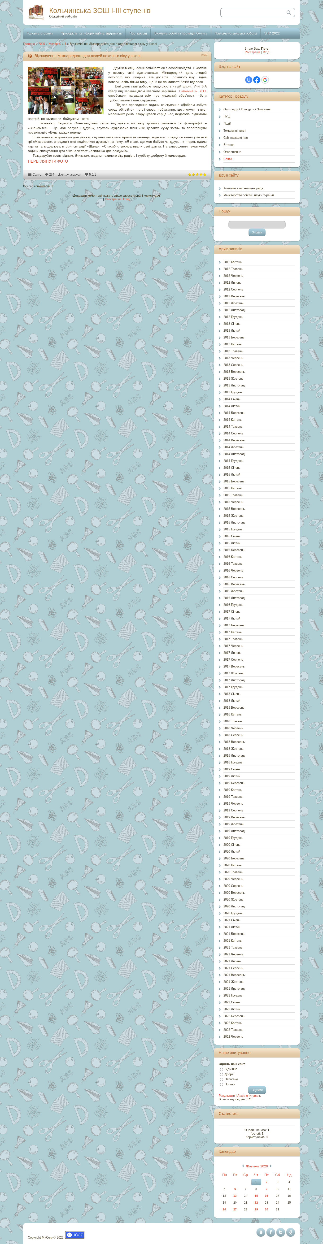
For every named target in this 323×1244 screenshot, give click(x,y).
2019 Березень (233, 783)
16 (266, 1195)
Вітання (228, 145)
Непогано (231, 1079)
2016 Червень (233, 570)
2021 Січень (231, 920)
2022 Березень (233, 1016)
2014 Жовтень (233, 447)
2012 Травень (233, 269)
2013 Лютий (231, 330)
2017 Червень (233, 646)
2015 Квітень (232, 488)
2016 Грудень (233, 605)
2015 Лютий (231, 474)
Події (227, 123)
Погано (230, 1084)
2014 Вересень (234, 440)
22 (256, 1202)
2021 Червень (233, 954)
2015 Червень (233, 502)
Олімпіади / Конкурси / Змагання (247, 109)
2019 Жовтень (233, 824)
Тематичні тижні (234, 130)
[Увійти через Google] (265, 80)
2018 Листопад (234, 755)
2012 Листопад (234, 310)
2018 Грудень (233, 762)
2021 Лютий (231, 927)
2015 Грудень (233, 529)
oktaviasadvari (71, 174)
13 (235, 1195)
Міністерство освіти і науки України (248, 195)
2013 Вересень (234, 371)
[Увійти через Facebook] (256, 79)
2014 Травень (233, 426)
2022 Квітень (232, 1023)
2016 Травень (233, 563)
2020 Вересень (234, 892)
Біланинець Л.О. (193, 91)
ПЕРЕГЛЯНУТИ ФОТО (48, 161)
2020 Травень (233, 872)
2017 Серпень (233, 659)
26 (224, 1209)
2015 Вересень (234, 509)
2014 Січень (231, 399)
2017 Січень (231, 611)
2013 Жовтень (233, 378)
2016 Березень (233, 550)
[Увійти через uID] (248, 79)
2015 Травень (233, 495)
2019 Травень (233, 796)
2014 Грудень (233, 461)
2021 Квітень (232, 940)
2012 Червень (233, 275)
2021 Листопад (234, 988)
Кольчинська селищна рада (243, 188)
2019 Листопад (234, 831)
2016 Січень (231, 536)
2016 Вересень (234, 584)
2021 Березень (233, 934)
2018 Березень (233, 707)
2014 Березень (233, 413)
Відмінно (231, 1069)
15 (256, 1195)
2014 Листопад (234, 454)
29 (256, 1209)
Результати (227, 1095)
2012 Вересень (234, 296)
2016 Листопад (234, 598)
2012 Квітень (232, 262)
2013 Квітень (232, 344)
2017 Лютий (231, 618)
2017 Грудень (233, 687)
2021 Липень (232, 961)
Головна (29, 44)
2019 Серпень (233, 810)
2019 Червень (233, 803)
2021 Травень (233, 947)
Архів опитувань (249, 1095)
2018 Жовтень (233, 748)
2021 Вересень (234, 975)
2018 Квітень (232, 714)
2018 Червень (233, 728)
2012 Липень (232, 282)
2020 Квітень (232, 865)
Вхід (126, 199)
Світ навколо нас (235, 137)
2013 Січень (231, 323)
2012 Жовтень (233, 303)
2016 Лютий (231, 543)
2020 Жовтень (233, 899)
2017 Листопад (234, 680)
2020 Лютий (231, 851)
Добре (229, 1074)
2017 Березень (233, 625)
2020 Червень (233, 879)
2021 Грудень (233, 995)
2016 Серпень (233, 577)
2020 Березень (233, 858)
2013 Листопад (234, 385)
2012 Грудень (233, 317)
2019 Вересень (234, 817)
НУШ (226, 116)
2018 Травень (233, 721)
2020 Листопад (234, 906)
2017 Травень (233, 639)
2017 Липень (232, 653)
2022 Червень (233, 1036)
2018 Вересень (234, 742)
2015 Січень (231, 467)
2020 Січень (231, 844)
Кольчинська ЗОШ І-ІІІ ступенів (100, 10)
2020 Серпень (233, 886)
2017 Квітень (232, 632)
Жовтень (54, 44)
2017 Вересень (234, 666)
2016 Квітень (232, 557)
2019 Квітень (232, 790)
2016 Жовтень (233, 591)
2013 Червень (233, 358)
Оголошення (232, 152)
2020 (41, 44)
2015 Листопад (234, 522)
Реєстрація (113, 199)
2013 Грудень (233, 392)
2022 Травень (233, 1030)
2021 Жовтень (233, 982)
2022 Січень (231, 1002)
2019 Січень (231, 769)
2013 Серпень (233, 365)
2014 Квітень (232, 419)
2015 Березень (233, 481)
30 (266, 1209)
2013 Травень (233, 351)
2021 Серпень (233, 968)
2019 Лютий (231, 776)
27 (235, 1209)
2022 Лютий (231, 1009)
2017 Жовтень (233, 673)
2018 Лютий (231, 700)
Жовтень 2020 (257, 1166)
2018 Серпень (233, 735)
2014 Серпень (233, 433)
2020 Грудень (233, 913)
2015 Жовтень (233, 515)
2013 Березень (233, 337)
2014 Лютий (231, 406)
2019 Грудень (233, 838)
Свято (37, 174)
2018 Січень (231, 694)
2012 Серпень (233, 289)
